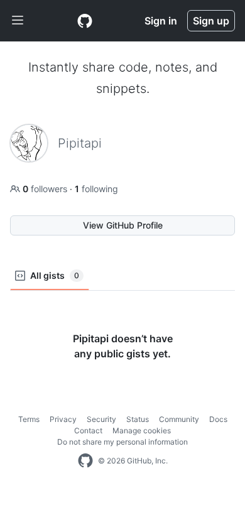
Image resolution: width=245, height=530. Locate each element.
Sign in (160, 20)
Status (137, 419)
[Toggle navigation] (17, 21)
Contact (88, 430)
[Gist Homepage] (84, 20)
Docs (218, 419)
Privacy (63, 419)
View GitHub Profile (123, 225)
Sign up (211, 20)
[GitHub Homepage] (85, 461)
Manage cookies (141, 430)
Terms (29, 419)
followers (46, 188)
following (96, 188)
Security (101, 419)
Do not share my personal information (122, 441)
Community (179, 419)
